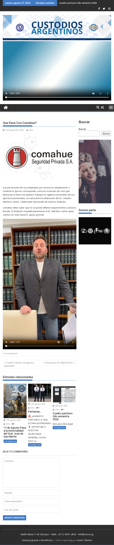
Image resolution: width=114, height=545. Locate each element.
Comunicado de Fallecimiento (58, 362)
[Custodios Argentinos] (6, 107)
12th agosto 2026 (37, 404)
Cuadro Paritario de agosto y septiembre (19, 364)
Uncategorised (11, 353)
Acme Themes (84, 540)
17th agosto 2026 (13, 420)
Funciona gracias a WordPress (37, 540)
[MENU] (111, 107)
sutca (30, 130)
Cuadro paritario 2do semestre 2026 (78, 2)
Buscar (82, 128)
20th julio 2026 (61, 406)
